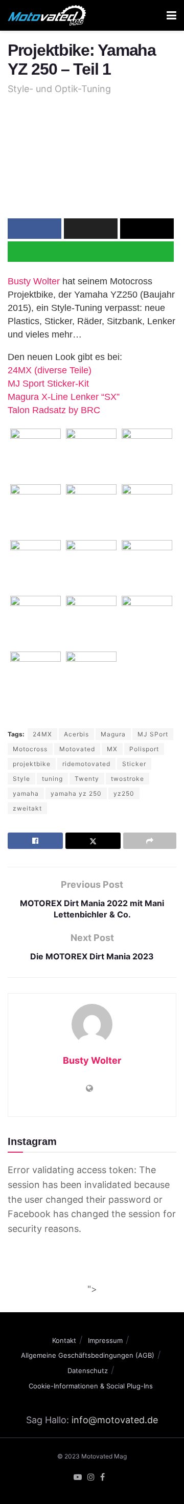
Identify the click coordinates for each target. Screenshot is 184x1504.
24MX (42, 734)
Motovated (77, 749)
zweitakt (27, 808)
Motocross (30, 749)
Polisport (144, 749)
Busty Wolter (34, 281)
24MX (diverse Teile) (49, 370)
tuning (52, 778)
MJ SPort (152, 734)
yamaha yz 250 (76, 793)
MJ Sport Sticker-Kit (48, 383)
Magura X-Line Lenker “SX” (64, 397)
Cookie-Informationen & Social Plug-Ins (91, 1386)
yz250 (123, 793)
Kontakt (64, 1340)
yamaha (26, 793)
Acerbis (76, 734)
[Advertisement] (92, 1264)
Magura (113, 734)
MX (112, 749)
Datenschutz (87, 1370)
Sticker (134, 764)
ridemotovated (86, 764)
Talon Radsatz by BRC (54, 410)
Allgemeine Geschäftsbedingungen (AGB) (87, 1355)
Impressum (105, 1340)
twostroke (127, 778)
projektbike (32, 764)
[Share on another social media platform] (149, 841)
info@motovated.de (115, 1420)
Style (21, 778)
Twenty (87, 778)
